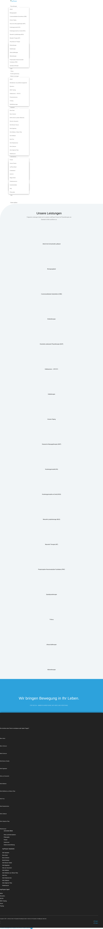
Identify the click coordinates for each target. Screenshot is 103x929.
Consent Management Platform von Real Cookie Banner (15, 927)
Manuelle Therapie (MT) (15, 38)
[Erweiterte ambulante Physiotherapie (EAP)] (15, 341)
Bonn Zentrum (13, 114)
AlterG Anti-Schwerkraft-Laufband (51, 244)
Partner (11, 159)
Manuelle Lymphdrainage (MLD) (17, 34)
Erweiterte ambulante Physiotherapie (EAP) (51, 344)
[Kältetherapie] (15, 392)
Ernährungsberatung (14, 73)
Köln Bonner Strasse (14, 124)
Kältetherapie (13, 48)
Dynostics (12, 86)
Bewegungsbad (13, 12)
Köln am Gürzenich (4, 776)
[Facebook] (10, 197)
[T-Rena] (15, 617)
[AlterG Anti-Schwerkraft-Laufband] (15, 241)
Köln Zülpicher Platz (14, 150)
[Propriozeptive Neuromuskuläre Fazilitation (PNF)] (15, 567)
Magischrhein (13, 177)
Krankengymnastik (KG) (15, 27)
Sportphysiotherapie (14, 65)
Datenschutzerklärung (9, 844)
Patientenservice (13, 181)
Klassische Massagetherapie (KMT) (17, 23)
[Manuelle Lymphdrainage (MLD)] (15, 517)
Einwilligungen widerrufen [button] (41, 918)
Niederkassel (12, 153)
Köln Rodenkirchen (14, 142)
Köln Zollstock (13, 146)
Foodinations (12, 170)
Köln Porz (12, 139)
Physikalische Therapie (15, 41)
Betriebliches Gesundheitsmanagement (18, 82)
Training (11, 100)
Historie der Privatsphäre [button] (32, 918)
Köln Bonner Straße (4, 761)
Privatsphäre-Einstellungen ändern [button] (20, 918)
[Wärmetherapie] (15, 667)
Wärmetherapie (13, 56)
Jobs (11, 195)
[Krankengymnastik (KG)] (15, 467)
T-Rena (52, 619)
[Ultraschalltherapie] (15, 642)
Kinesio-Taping (13, 20)
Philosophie (12, 192)
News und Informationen (10, 834)
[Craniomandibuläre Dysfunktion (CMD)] (15, 291)
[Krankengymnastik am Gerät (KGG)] (15, 492)
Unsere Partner (13, 163)
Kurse (1, 903)
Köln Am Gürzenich (14, 121)
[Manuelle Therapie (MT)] (15, 542)
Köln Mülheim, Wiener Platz (16, 132)
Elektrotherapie (13, 45)
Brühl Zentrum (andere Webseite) (17, 117)
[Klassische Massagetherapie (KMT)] (15, 442)
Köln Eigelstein (13, 128)
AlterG (11, 9)
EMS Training (13, 90)
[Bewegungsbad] (15, 266)
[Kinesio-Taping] (15, 417)
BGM (1, 893)
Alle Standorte (5, 852)
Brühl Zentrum (3, 753)
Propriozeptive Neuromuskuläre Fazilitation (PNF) (16, 61)
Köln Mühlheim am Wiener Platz (7, 791)
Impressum (6, 842)
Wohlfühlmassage (14, 104)
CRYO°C (12, 174)
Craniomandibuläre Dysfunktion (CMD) (18, 16)
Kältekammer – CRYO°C (15, 93)
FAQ (11, 188)
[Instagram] (10, 200)
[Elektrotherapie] (15, 316)
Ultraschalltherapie (14, 52)
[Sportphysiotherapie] (15, 592)
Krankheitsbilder (13, 185)
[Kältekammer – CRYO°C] (15, 367)
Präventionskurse (13, 97)
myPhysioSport (13, 167)
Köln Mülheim (13, 135)
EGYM (1, 898)
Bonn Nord (12, 110)
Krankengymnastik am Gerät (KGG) (17, 30)
